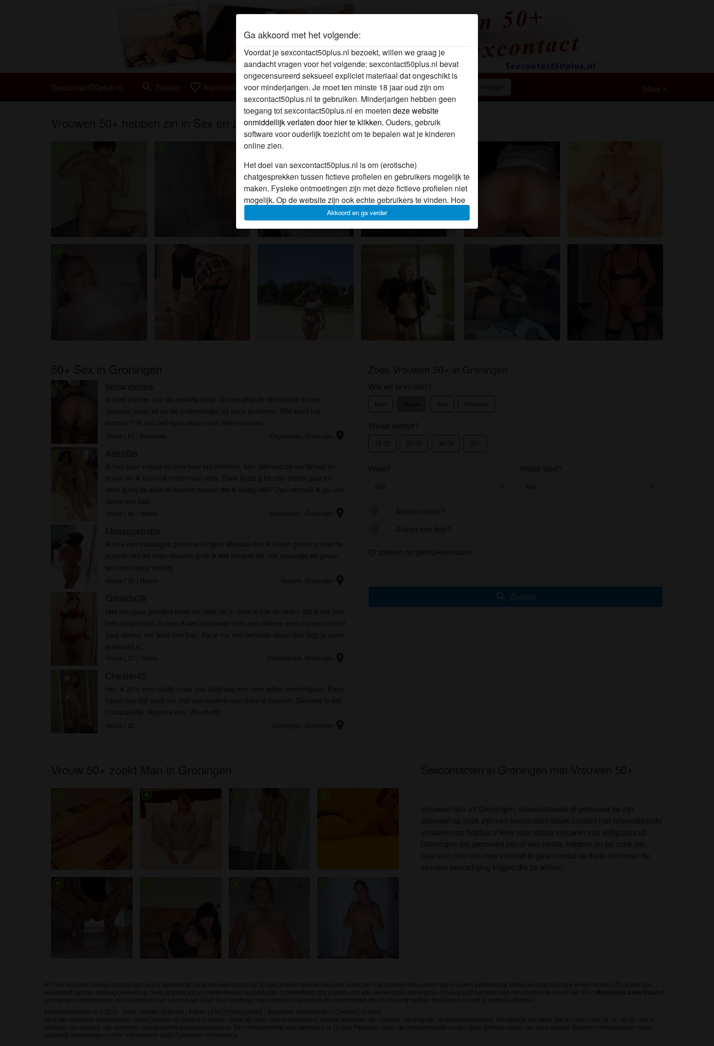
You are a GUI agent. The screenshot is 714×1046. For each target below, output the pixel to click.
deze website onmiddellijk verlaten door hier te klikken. (341, 116)
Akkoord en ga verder (357, 212)
